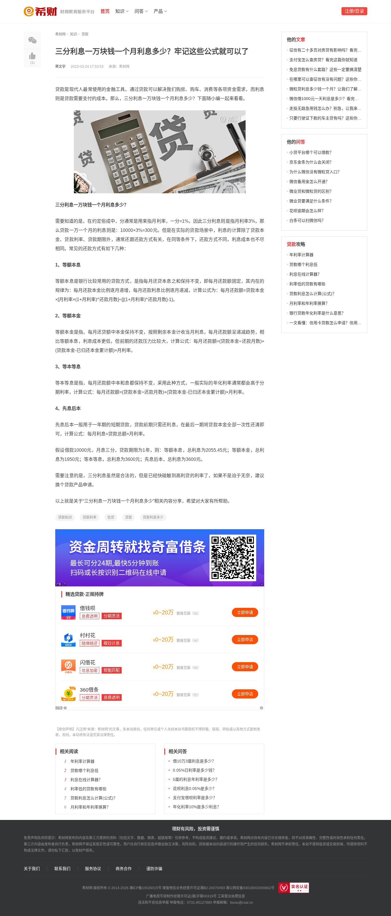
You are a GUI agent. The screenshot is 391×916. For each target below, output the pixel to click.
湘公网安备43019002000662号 (250, 888)
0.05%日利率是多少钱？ (194, 770)
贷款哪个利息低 (84, 770)
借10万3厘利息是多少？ (194, 761)
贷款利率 (89, 517)
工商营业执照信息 (231, 896)
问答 (139, 11)
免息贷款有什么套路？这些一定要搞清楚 (325, 69)
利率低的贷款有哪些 (88, 788)
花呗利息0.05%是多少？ (194, 788)
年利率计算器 (82, 761)
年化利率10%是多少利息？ (197, 807)
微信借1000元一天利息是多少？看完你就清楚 (330, 98)
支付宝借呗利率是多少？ (195, 797)
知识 (120, 11)
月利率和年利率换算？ (90, 807)
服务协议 (93, 869)
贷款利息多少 (153, 517)
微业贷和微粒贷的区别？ (311, 191)
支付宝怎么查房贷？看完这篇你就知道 (323, 59)
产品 (158, 11)
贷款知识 (65, 517)
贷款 (85, 34)
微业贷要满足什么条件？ (311, 201)
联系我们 (62, 869)
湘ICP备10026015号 (145, 888)
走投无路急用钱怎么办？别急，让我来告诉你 (329, 108)
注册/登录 (354, 11)
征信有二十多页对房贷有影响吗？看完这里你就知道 (335, 50)
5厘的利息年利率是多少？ (196, 779)
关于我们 (32, 869)
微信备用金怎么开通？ (309, 181)
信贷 (110, 517)
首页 (105, 11)
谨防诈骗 (154, 869)
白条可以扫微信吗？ (307, 220)
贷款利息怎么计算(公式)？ (93, 798)
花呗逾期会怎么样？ (307, 210)
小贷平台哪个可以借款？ (311, 152)
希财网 (60, 34)
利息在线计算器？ (86, 779)
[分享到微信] (32, 40)
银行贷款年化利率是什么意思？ (317, 313)
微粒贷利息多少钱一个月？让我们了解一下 (327, 89)
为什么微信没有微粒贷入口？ (315, 172)
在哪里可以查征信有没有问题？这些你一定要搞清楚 (335, 79)
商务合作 (124, 869)
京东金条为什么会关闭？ (311, 162)
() (32, 63)
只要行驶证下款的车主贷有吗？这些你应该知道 (331, 118)
